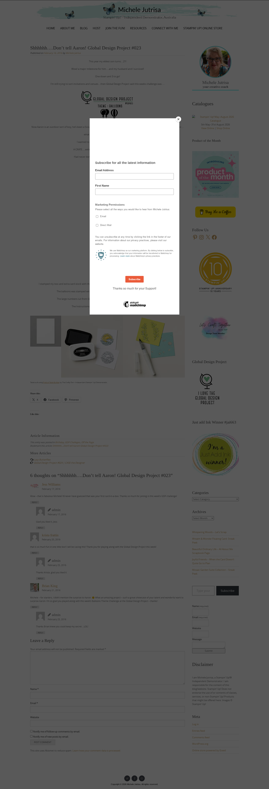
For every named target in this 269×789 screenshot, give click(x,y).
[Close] (178, 119)
